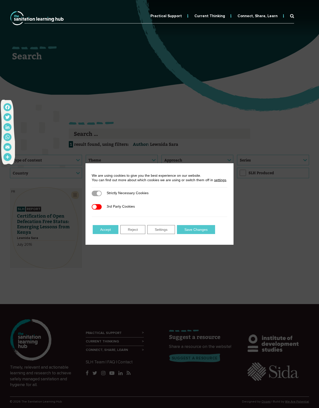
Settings (161, 230)
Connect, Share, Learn (258, 16)
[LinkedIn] (7, 127)
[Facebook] (7, 107)
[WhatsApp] (7, 137)
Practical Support (166, 16)
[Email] (7, 147)
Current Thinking (209, 16)
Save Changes (196, 230)
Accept (105, 230)
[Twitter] (7, 117)
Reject (133, 230)
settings (220, 180)
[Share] (7, 157)
